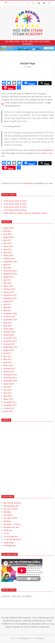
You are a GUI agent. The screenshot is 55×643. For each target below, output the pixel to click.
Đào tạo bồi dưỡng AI (12, 503)
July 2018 (7, 387)
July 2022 (7, 280)
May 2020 (7, 322)
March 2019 (8, 365)
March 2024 (8, 255)
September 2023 (10, 261)
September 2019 (10, 347)
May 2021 (7, 307)
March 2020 (8, 329)
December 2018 (10, 374)
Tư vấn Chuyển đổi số (12, 539)
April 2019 (7, 362)
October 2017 (9, 408)
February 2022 (9, 289)
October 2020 (9, 316)
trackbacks (28, 183)
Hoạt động (7, 515)
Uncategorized (9, 545)
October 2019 (9, 344)
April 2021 (7, 310)
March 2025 (8, 246)
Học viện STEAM (10, 518)
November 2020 (10, 313)
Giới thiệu (7, 512)
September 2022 (10, 274)
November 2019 (10, 341)
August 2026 (8, 228)
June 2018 (7, 390)
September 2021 (10, 298)
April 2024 (7, 252)
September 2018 (10, 380)
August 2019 (8, 350)
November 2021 (10, 295)
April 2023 (7, 267)
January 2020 (8, 335)
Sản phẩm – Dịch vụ (11, 524)
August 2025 (8, 237)
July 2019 (7, 353)
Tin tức (6, 533)
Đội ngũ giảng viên (11, 506)
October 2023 (9, 258)
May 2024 (7, 249)
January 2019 (8, 371)
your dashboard (44, 150)
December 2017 (10, 402)
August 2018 (8, 384)
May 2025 (7, 243)
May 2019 (7, 359)
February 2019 (9, 368)
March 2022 (8, 286)
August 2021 (8, 301)
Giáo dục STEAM (10, 509)
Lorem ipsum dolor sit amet (14, 201)
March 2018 (8, 399)
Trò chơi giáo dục (10, 536)
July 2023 (7, 264)
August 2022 (8, 277)
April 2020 (7, 325)
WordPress (40, 638)
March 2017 (8, 411)
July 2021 (7, 304)
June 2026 (7, 234)
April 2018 (7, 396)
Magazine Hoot (25, 638)
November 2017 (10, 405)
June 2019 (7, 356)
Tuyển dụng (8, 542)
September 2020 (10, 319)
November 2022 (10, 270)
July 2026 (7, 231)
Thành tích (7, 530)
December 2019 (10, 338)
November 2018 (10, 377)
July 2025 (7, 240)
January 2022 (8, 292)
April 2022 (7, 283)
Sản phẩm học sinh (11, 527)
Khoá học (7, 521)
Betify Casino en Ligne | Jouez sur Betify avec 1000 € (25, 213)
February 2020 (9, 332)
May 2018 (7, 393)
